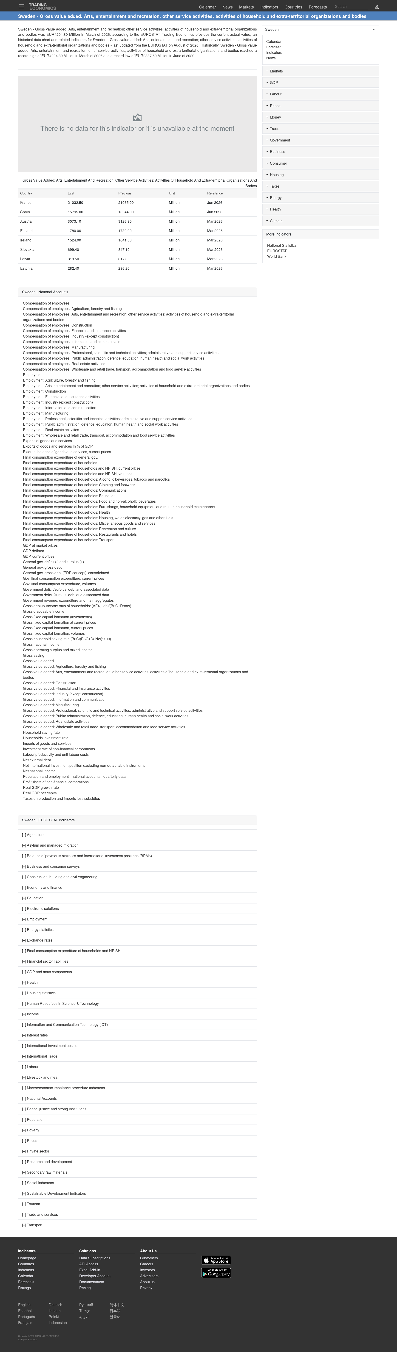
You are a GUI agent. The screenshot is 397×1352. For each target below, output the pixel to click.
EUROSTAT (157, 45)
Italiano (55, 1310)
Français (25, 1322)
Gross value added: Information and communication (65, 699)
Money (274, 117)
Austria (26, 221)
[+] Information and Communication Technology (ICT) (65, 1024)
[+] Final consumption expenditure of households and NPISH (71, 950)
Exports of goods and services (47, 440)
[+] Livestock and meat (40, 1077)
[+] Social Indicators (38, 1182)
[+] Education (32, 897)
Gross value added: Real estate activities (56, 721)
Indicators (274, 52)
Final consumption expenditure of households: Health (66, 512)
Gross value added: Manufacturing (51, 704)
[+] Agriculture (33, 834)
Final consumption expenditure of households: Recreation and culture (79, 528)
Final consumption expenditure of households (60, 462)
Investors (147, 1269)
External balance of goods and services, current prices (67, 451)
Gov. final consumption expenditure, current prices (63, 578)
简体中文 (117, 1304)
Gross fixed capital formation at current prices (59, 622)
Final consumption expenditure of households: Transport (68, 539)
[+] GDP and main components (47, 971)
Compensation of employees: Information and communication (72, 341)
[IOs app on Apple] (216, 1260)
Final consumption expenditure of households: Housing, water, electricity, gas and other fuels (98, 517)
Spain (25, 211)
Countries (26, 1263)
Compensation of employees (46, 303)
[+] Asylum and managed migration (50, 845)
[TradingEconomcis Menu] (23, 6)
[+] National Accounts (39, 1098)
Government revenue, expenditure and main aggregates (68, 600)
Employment (33, 374)
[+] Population (33, 1119)
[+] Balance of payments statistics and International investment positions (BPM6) (87, 855)
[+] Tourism (31, 1203)
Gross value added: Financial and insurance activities (66, 688)
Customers (149, 1258)
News (271, 58)
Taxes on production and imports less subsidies (61, 798)
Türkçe (84, 1310)
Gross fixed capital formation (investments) (57, 616)
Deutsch (55, 1304)
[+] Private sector (35, 1151)
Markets (275, 71)
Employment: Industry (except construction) (58, 402)
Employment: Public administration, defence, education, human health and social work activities (100, 424)
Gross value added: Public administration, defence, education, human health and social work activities (105, 715)
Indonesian (58, 1322)
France (25, 202)
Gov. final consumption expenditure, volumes (59, 583)
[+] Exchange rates (37, 940)
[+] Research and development (47, 1161)
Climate (275, 220)
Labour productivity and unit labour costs (56, 754)
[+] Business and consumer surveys (51, 866)
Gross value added (38, 660)
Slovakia (27, 249)
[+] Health (30, 982)
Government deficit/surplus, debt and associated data (66, 589)
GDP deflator (33, 550)
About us (147, 1281)
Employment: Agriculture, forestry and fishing (59, 380)
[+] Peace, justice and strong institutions (54, 1108)
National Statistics (282, 245)
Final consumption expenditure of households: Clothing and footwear (79, 484)
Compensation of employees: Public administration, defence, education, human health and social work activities (113, 358)
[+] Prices (29, 1140)
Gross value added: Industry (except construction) (63, 693)
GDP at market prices (40, 545)
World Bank (276, 256)
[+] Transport (32, 1224)
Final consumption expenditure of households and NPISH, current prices (82, 468)
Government (279, 140)
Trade (273, 128)
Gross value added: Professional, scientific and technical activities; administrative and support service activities (113, 710)
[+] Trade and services (40, 1214)
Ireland (25, 240)
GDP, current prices (38, 556)
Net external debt (37, 759)
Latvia (25, 258)
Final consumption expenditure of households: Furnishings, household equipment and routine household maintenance (119, 506)
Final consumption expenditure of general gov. (60, 457)
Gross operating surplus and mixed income (58, 649)
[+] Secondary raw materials (44, 1172)
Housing (276, 174)
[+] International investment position (50, 1045)
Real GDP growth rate (41, 787)
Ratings (24, 1287)
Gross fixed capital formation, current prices (58, 627)
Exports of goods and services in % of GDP (58, 446)
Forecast (273, 47)
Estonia (26, 268)
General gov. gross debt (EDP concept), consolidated (66, 572)
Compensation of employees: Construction (57, 325)
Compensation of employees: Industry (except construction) (71, 336)
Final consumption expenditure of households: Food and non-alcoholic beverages (89, 501)
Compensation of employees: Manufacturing (59, 347)
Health (274, 209)
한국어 (115, 1316)
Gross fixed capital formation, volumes (54, 633)
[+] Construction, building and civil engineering (59, 876)
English (24, 1304)
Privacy (146, 1287)
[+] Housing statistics (39, 992)
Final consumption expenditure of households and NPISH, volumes (77, 473)
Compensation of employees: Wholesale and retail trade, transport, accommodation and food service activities (112, 369)
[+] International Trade (39, 1056)
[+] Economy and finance (42, 887)
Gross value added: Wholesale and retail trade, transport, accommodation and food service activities (104, 726)
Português (26, 1316)
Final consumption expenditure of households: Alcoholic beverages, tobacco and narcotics (96, 479)
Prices (274, 105)
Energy (275, 197)
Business (276, 151)
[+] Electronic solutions (40, 908)
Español (25, 1310)
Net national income (39, 770)
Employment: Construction (44, 391)
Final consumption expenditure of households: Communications (75, 490)
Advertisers (149, 1275)
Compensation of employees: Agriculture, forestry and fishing (72, 308)
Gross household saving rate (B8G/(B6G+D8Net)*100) (67, 638)
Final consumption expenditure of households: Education (69, 495)
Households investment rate (45, 737)
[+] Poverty (30, 1130)
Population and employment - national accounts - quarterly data (74, 776)
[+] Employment (34, 919)
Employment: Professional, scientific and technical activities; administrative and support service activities (107, 418)
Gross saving (33, 655)
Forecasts (26, 1281)
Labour (274, 94)
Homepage (27, 1258)
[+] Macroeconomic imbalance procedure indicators (63, 1087)
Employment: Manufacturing (45, 413)
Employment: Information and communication (59, 407)
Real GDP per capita (40, 792)
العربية (84, 1316)
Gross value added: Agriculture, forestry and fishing (64, 666)
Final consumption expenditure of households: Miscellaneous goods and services (89, 523)
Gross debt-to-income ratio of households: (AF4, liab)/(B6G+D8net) (77, 605)
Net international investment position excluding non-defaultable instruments (84, 765)
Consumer (277, 163)
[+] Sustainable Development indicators (54, 1193)
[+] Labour (30, 1066)
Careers (146, 1263)
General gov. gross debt (42, 567)
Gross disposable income (43, 611)
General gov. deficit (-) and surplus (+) (53, 561)
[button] (376, 7)
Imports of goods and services (47, 743)
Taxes (274, 186)
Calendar (273, 41)
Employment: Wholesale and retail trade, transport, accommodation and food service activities (99, 435)
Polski (54, 1316)
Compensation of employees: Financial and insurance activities (74, 330)
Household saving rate (41, 732)
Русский (86, 1304)
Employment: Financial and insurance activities (61, 396)
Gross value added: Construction (49, 682)
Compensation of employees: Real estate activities (64, 363)
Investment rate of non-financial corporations (59, 748)
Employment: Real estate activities (51, 429)
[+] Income (30, 1014)
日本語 (115, 1310)
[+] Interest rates (35, 1035)
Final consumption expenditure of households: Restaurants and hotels (80, 534)
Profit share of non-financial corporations (56, 781)
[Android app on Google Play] (216, 1273)
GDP (273, 82)
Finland (26, 230)
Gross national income (41, 644)
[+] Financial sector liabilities (45, 961)
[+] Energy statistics (38, 929)
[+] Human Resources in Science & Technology (60, 1003)
